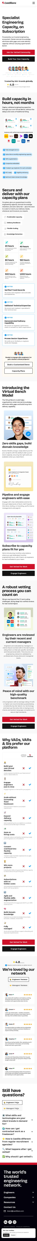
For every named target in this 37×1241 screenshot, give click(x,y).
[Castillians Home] (9, 3)
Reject (13, 1235)
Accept (6, 1235)
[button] (18, 1119)
